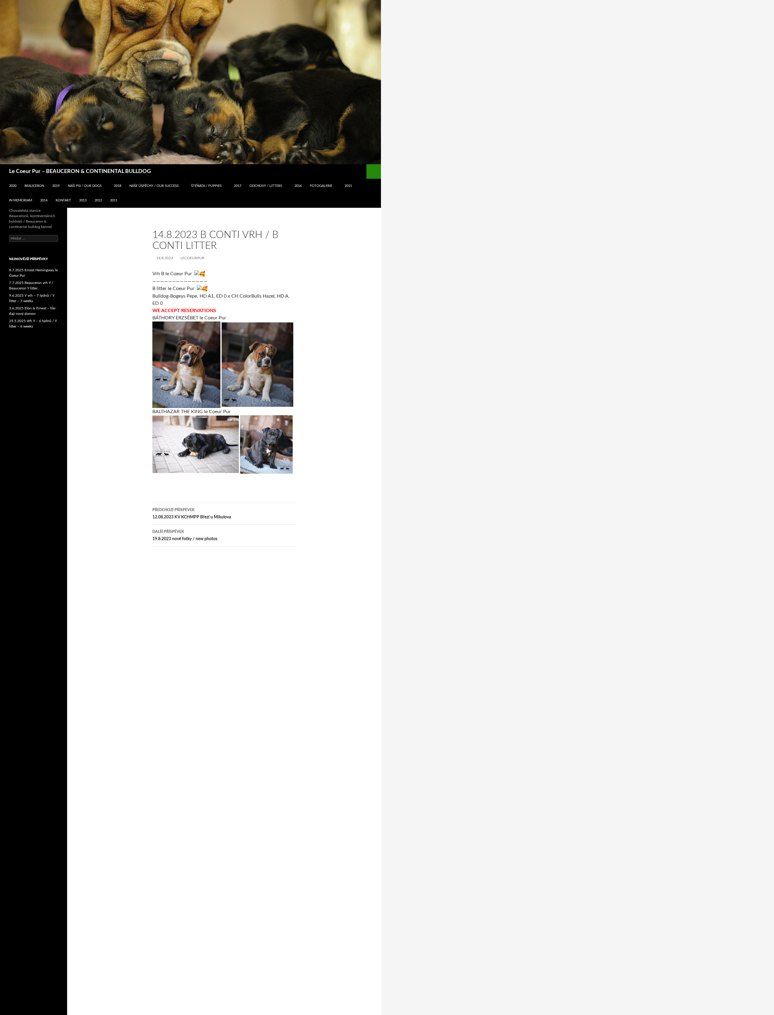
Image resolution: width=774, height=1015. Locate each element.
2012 (98, 200)
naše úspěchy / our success (154, 186)
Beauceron (34, 186)
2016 (298, 186)
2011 (113, 200)
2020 (12, 186)
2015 (348, 186)
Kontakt (63, 200)
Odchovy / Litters (265, 186)
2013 (82, 200)
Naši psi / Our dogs (85, 186)
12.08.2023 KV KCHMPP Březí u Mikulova (191, 513)
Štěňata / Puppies (206, 186)
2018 (117, 186)
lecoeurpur (192, 258)
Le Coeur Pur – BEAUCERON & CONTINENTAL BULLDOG (80, 171)
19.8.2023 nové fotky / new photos (184, 535)
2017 (237, 186)
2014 (43, 200)
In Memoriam (20, 200)
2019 (56, 186)
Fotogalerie (321, 186)
